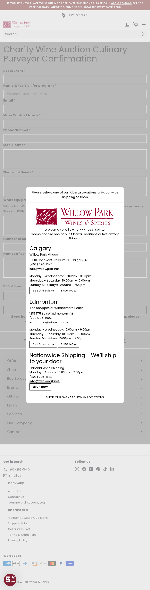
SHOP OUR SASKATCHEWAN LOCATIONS (75, 397)
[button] (10, 580)
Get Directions (43, 290)
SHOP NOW (68, 290)
